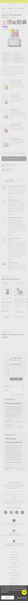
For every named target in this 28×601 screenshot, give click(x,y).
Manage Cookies (22, 597)
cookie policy (5, 592)
